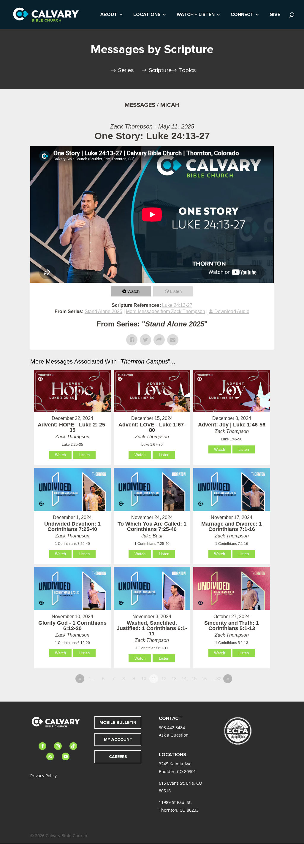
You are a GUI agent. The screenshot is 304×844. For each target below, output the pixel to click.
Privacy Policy (43, 775)
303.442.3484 (172, 727)
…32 (216, 678)
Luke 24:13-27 (177, 305)
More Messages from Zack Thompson (165, 311)
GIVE (275, 15)
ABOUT (108, 15)
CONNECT (242, 15)
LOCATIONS (147, 15)
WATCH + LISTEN (196, 15)
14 (184, 678)
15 (194, 678)
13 (174, 678)
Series (126, 70)
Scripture (160, 70)
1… (92, 678)
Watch (133, 291)
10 (143, 678)
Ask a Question (174, 735)
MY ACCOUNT (118, 739)
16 (204, 678)
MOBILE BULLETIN (117, 722)
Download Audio (231, 311)
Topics (187, 70)
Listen (176, 291)
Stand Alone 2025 (103, 311)
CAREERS (118, 756)
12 (164, 678)
